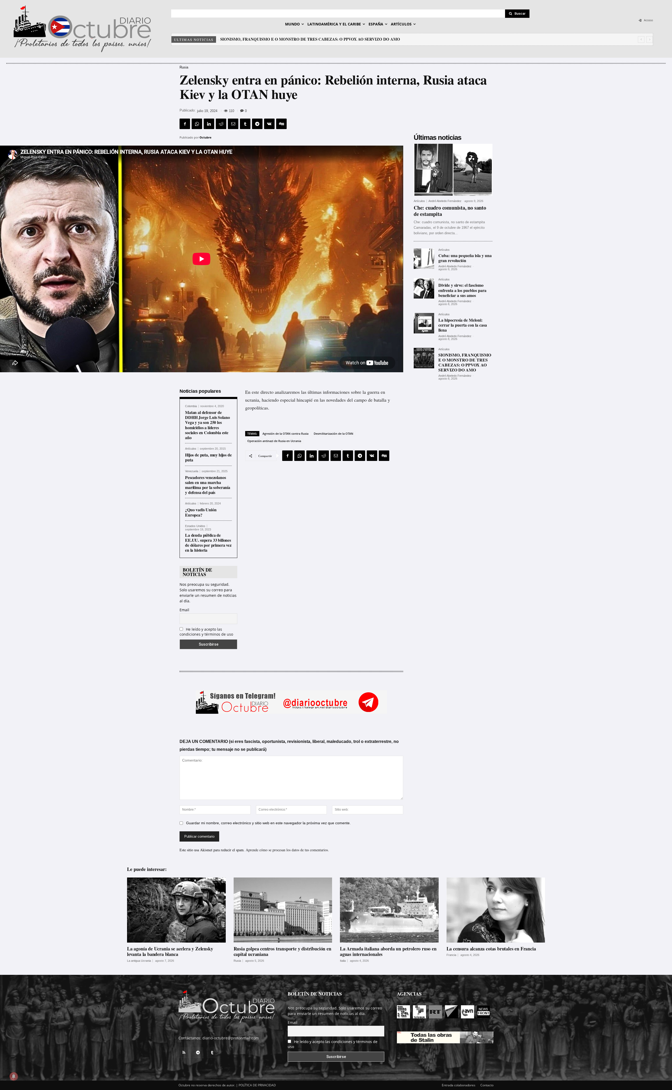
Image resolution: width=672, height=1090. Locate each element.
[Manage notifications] (13, 1076)
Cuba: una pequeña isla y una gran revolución (465, 257)
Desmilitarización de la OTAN (333, 433)
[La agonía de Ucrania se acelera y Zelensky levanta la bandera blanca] (176, 910)
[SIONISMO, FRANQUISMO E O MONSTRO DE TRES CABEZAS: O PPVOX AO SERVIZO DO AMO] (424, 358)
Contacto (487, 1085)
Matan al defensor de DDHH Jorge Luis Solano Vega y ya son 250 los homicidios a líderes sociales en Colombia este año (207, 424)
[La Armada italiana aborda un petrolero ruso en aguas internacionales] (389, 910)
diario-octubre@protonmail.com (230, 1037)
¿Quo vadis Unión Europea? (200, 512)
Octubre (206, 137)
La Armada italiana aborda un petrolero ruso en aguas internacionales (388, 951)
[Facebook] (185, 124)
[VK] (269, 124)
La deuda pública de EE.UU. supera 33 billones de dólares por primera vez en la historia (208, 542)
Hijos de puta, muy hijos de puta (208, 457)
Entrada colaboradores (458, 1085)
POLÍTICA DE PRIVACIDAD (257, 1085)
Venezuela (191, 471)
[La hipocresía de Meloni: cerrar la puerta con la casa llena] (424, 323)
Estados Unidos (195, 526)
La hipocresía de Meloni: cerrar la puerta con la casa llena (462, 325)
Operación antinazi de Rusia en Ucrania (274, 441)
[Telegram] (257, 124)
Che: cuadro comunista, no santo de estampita (260, 39)
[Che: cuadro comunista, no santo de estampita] (453, 170)
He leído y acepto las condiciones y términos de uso (206, 632)
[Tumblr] (245, 124)
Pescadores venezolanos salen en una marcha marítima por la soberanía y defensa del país (207, 485)
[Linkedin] (209, 124)
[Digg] (281, 124)
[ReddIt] (221, 124)
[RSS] (183, 1053)
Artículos (190, 448)
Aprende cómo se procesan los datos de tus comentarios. (287, 849)
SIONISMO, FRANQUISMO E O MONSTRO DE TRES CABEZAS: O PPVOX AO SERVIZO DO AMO (464, 362)
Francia (451, 955)
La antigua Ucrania (139, 960)
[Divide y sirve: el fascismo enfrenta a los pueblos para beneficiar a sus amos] (424, 288)
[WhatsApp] (197, 124)
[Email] (233, 124)
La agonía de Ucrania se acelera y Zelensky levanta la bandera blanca (170, 951)
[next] (649, 39)
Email (184, 609)
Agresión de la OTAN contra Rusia (285, 433)
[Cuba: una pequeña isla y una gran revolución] (424, 258)
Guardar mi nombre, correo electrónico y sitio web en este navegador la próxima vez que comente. (268, 823)
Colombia (191, 406)
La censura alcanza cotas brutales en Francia (491, 948)
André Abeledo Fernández (444, 201)
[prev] (641, 39)
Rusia (184, 67)
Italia (343, 960)
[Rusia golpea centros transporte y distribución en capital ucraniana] (283, 910)
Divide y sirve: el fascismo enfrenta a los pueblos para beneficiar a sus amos (462, 290)
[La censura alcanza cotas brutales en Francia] (496, 910)
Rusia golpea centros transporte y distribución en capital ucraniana (282, 951)
